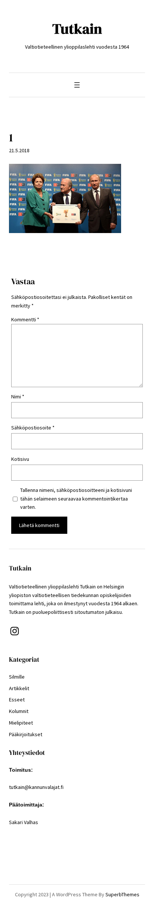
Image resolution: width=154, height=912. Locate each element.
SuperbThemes (122, 894)
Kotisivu (20, 459)
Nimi (17, 396)
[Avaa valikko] (77, 84)
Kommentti (25, 319)
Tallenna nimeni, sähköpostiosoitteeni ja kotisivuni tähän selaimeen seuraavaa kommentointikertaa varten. (76, 498)
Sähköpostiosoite (33, 427)
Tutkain (77, 29)
